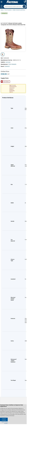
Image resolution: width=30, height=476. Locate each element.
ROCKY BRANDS (12, 64)
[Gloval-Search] (24, 6)
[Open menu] (1, 2)
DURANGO (7, 66)
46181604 (8, 62)
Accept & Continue (4, 419)
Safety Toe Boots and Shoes (19, 10)
